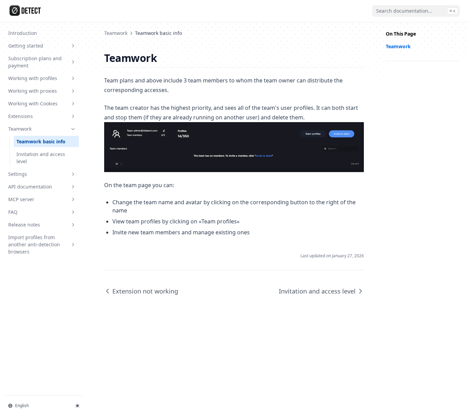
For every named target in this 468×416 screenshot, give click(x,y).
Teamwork (20, 129)
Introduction (22, 33)
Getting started (25, 45)
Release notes (24, 224)
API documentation (30, 186)
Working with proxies (32, 91)
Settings (17, 174)
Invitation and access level (40, 158)
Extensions (20, 116)
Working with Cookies (33, 103)
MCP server (21, 199)
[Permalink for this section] (163, 58)
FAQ (12, 212)
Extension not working (145, 291)
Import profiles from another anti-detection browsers (34, 244)
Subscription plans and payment (35, 62)
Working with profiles (32, 78)
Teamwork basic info (40, 141)
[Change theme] (77, 406)
